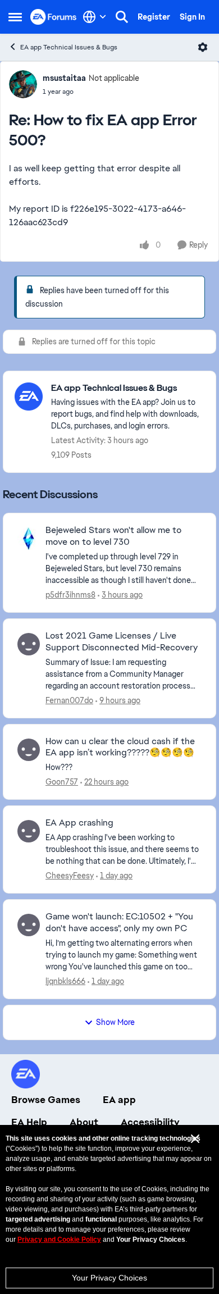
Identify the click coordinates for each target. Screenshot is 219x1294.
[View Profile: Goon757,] (28, 750)
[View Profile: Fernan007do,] (28, 644)
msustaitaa (64, 78)
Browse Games (45, 1099)
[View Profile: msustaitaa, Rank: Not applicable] (23, 84)
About (84, 1122)
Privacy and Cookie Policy (59, 1239)
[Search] (122, 17)
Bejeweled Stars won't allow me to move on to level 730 (113, 536)
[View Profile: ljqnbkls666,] (28, 925)
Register (154, 17)
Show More (115, 1022)
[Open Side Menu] (15, 16)
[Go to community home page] (53, 16)
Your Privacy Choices (109, 1277)
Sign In (192, 17)
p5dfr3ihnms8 (70, 595)
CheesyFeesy (69, 876)
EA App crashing (79, 822)
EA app (119, 1099)
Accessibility (150, 1122)
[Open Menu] (203, 47)
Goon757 (61, 782)
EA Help (29, 1122)
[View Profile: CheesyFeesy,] (28, 831)
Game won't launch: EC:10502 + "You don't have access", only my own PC (119, 922)
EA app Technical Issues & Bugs (68, 47)
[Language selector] (94, 17)
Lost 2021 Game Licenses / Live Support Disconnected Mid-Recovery (121, 641)
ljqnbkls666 (65, 981)
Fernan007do (69, 700)
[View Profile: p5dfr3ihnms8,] (28, 538)
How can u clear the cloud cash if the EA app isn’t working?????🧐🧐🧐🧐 (120, 747)
